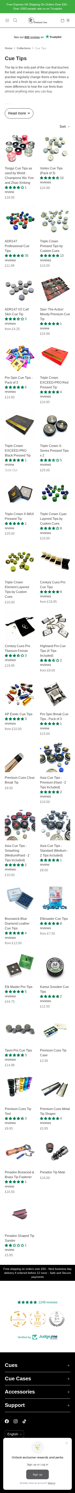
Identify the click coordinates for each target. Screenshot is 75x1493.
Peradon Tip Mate (52, 1172)
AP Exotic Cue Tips (18, 714)
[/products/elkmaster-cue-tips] (55, 898)
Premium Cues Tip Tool (18, 1111)
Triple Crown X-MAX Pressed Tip (19, 516)
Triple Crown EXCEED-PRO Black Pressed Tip (18, 450)
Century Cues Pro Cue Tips (52, 585)
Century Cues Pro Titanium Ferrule (17, 648)
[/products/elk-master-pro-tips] (20, 966)
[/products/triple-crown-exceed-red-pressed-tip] (55, 357)
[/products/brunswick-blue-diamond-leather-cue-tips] (20, 898)
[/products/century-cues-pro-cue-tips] (55, 561)
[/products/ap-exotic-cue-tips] (20, 693)
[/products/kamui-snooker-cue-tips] (55, 966)
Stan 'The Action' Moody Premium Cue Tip (55, 314)
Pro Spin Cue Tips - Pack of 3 (19, 380)
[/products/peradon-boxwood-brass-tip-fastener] (20, 1152)
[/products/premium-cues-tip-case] (55, 1030)
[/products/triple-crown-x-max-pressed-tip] (20, 493)
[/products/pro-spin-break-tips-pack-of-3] (55, 693)
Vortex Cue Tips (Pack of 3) (51, 171)
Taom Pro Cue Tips (18, 1050)
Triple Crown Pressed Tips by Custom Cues (51, 246)
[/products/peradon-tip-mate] (55, 1152)
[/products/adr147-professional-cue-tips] (20, 221)
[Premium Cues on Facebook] (9, 1421)
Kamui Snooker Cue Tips (54, 989)
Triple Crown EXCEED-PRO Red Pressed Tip (54, 382)
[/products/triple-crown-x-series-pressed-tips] (55, 425)
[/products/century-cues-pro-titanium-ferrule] (20, 625)
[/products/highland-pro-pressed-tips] (55, 625)
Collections (24, 48)
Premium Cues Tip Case (53, 1053)
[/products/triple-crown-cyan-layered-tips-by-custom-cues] (55, 493)
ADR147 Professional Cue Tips (17, 246)
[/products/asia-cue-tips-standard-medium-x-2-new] (55, 825)
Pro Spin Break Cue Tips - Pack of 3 (54, 716)
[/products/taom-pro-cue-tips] (20, 1030)
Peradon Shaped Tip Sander (19, 1238)
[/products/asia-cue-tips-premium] (55, 757)
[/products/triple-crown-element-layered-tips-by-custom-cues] (20, 561)
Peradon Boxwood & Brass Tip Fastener (19, 1175)
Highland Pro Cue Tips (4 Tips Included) (53, 650)
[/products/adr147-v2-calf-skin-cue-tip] (20, 289)
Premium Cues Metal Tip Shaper (55, 1111)
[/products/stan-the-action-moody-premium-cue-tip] (55, 289)
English (12, 1434)
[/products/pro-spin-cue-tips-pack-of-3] (20, 357)
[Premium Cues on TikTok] (26, 1421)
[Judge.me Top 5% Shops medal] (38, 1319)
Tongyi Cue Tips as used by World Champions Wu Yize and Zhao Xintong (19, 175)
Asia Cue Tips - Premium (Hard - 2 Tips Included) (53, 782)
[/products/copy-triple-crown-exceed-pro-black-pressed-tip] (20, 425)
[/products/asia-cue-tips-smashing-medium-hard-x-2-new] (20, 825)
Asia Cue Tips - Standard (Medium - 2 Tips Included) (54, 850)
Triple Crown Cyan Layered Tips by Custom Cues (53, 518)
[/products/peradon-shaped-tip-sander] (20, 1215)
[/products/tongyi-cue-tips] (20, 147)
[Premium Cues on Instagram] (18, 1421)
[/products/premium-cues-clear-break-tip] (20, 757)
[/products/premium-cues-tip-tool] (20, 1088)
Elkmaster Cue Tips (54, 918)
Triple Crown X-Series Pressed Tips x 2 (54, 450)
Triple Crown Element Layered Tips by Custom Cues (17, 589)
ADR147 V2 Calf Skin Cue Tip (17, 312)
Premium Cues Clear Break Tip (20, 780)
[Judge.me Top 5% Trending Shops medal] (57, 1319)
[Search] (15, 20)
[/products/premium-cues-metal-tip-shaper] (55, 1088)
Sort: (61, 126)
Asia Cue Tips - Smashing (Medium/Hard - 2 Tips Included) (17, 853)
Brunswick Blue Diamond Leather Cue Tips (17, 923)
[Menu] (7, 20)
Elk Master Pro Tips (18, 987)
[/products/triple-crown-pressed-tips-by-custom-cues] (55, 221)
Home (8, 48)
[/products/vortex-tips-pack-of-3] (55, 147)
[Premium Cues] (38, 20)
